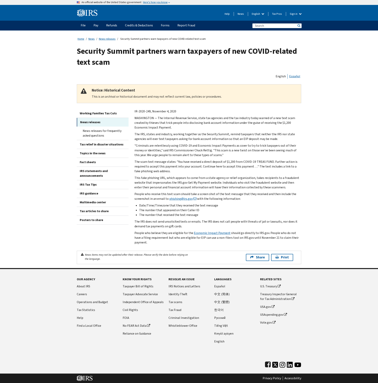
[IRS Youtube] (297, 363)
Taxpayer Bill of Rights (138, 286)
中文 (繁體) (222, 302)
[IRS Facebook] (268, 363)
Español (294, 76)
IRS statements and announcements (94, 173)
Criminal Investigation (184, 318)
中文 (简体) (222, 294)
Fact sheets (88, 162)
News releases (107, 39)
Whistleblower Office (183, 326)
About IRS (83, 286)
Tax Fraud (175, 310)
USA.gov (265, 307)
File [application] (83, 25)
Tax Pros (277, 14)
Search (298, 25)
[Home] (87, 11)
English (256, 14)
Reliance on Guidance (137, 333)
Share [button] (260, 257)
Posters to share (91, 220)
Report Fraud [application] (186, 25)
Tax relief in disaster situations (101, 144)
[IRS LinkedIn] (290, 363)
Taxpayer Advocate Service (140, 294)
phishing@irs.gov (181, 199)
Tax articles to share (94, 211)
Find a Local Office (89, 326)
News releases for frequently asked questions (102, 133)
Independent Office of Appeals (143, 302)
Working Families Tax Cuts (98, 113)
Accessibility (292, 378)
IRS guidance (89, 193)
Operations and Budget (92, 302)
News (241, 14)
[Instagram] (282, 363)
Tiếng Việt (221, 326)
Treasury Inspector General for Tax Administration (278, 296)
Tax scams (175, 302)
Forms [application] (165, 25)
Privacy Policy (272, 378)
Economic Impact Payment (212, 233)
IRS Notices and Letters (184, 286)
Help (227, 14)
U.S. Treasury (268, 286)
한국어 (219, 310)
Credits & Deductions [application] (139, 25)
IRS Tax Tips (88, 184)
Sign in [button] (294, 14)
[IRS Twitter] (275, 363)
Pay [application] (96, 25)
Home (81, 39)
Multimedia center (93, 202)
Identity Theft (178, 294)
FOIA (126, 318)
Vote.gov (266, 322)
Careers (82, 294)
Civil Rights (130, 310)
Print (285, 257)
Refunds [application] (111, 25)
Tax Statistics (86, 310)
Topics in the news (93, 153)
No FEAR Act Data (134, 326)
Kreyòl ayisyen (223, 333)
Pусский (219, 318)
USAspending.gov (271, 315)
